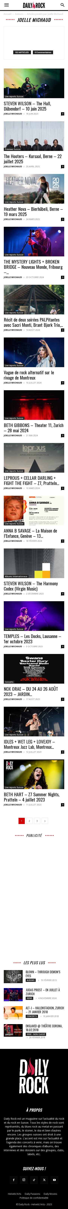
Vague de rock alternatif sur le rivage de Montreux (29, 375)
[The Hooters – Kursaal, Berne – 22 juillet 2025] (34, 136)
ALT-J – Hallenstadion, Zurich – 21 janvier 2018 (45, 1010)
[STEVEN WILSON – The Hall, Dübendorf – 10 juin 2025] (34, 83)
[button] (6, 5)
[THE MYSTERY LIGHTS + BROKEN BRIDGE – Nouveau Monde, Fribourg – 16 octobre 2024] (34, 241)
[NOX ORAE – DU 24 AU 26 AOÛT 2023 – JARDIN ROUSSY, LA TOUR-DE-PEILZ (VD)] (34, 669)
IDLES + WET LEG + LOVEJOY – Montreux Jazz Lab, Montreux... (29, 744)
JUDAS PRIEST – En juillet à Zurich (43, 992)
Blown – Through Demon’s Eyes (43, 974)
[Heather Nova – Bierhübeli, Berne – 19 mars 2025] (34, 189)
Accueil (7, 14)
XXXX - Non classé (36, 1034)
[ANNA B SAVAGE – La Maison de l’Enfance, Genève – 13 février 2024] (34, 510)
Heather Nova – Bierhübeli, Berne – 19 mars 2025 (33, 211)
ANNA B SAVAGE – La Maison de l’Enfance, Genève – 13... (30, 533)
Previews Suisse (12, 149)
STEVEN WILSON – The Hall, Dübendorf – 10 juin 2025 (27, 106)
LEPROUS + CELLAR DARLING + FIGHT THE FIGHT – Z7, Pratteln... (31, 480)
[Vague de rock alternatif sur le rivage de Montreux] (34, 352)
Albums (31, 980)
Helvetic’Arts (14, 1193)
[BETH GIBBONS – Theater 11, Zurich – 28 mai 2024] (34, 405)
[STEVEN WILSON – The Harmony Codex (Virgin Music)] (34, 563)
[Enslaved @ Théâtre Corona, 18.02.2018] (13, 1030)
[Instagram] (24, 1180)
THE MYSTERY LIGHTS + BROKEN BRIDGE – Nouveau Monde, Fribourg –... (33, 266)
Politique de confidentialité (34, 1197)
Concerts (9, 682)
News (29, 998)
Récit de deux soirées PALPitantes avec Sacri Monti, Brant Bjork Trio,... (33, 322)
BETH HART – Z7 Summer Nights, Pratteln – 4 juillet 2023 (31, 797)
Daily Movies (50, 1193)
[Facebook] (13, 1180)
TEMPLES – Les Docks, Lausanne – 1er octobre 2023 (32, 639)
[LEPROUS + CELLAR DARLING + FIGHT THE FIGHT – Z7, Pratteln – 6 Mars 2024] (34, 458)
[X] (44, 1180)
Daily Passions (32, 1193)
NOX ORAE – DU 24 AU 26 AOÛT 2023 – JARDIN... (31, 691)
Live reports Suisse (14, 96)
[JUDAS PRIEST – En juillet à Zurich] (13, 994)
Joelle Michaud (13, 113)
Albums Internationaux (16, 576)
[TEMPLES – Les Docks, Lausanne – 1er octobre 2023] (34, 616)
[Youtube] (54, 1180)
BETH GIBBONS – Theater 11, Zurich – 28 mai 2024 (33, 428)
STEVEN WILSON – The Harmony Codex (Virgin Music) (31, 586)
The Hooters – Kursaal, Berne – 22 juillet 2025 (33, 159)
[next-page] (45, 821)
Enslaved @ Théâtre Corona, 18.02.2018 (44, 1028)
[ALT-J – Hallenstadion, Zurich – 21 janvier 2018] (13, 1012)
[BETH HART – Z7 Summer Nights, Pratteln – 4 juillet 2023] (34, 774)
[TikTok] (34, 1180)
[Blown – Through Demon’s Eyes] (13, 976)
